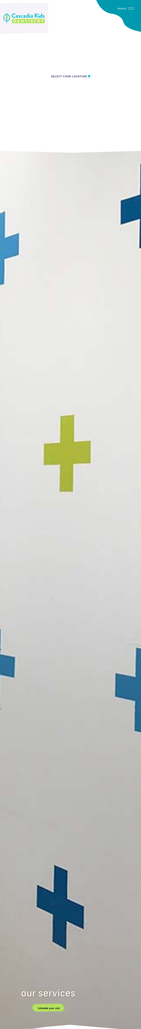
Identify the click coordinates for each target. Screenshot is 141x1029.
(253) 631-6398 (77, 95)
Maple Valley (58, 102)
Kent (53, 93)
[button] (131, 76)
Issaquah (56, 85)
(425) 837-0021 (77, 87)
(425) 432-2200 (77, 103)
